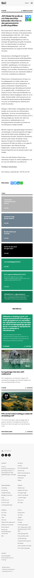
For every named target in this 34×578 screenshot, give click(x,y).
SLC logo (3, 515)
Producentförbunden (23, 536)
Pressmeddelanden (6, 431)
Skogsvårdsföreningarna (24, 540)
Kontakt (3, 463)
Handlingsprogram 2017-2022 (24, 530)
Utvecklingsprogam (23, 524)
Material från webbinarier (8, 522)
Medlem (20, 485)
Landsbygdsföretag (6, 505)
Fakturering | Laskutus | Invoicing (7, 558)
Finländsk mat (5, 500)
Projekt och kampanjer (7, 524)
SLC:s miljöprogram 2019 (24, 527)
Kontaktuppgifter (6, 555)
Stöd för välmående (23, 495)
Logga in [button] (27, 3)
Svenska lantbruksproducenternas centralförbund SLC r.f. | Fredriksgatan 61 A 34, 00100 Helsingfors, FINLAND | (8, 471)
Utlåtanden (6, 346)
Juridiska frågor (22, 497)
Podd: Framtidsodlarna (24, 473)
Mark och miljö (5, 502)
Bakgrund (20, 519)
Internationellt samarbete (24, 545)
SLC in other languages (24, 548)
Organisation (21, 512)
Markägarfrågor (22, 492)
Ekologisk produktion (6, 495)
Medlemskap (21, 488)
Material (3, 510)
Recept (19, 480)
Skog (2, 497)
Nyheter (3, 10)
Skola (2, 517)
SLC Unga (20, 502)
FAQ (2, 536)
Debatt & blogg (22, 475)
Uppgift (20, 517)
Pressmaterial (5, 527)
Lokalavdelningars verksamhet (6, 532)
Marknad (3, 519)
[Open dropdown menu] (32, 3)
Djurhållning (4, 490)
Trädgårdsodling (5, 492)
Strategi (20, 522)
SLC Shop (3, 512)
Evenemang (21, 470)
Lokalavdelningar (22, 538)
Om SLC (20, 510)
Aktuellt (20, 463)
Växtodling (4, 488)
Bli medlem (21, 543)
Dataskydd (4, 529)
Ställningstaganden (23, 533)
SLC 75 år (20, 515)
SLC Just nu (21, 500)
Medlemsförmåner (23, 490)
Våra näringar (5, 485)
